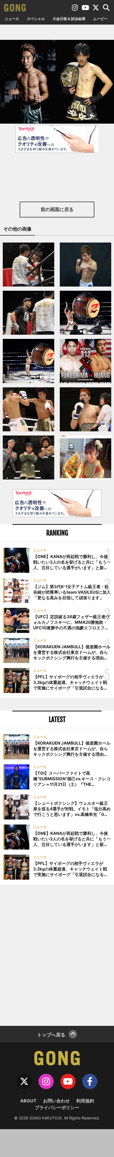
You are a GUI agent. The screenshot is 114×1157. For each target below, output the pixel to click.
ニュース (12, 18)
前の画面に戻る (57, 209)
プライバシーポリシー (57, 1107)
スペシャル (36, 18)
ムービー (100, 18)
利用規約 (85, 1101)
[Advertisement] (57, 954)
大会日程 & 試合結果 (69, 18)
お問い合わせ (56, 1101)
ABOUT (28, 1101)
